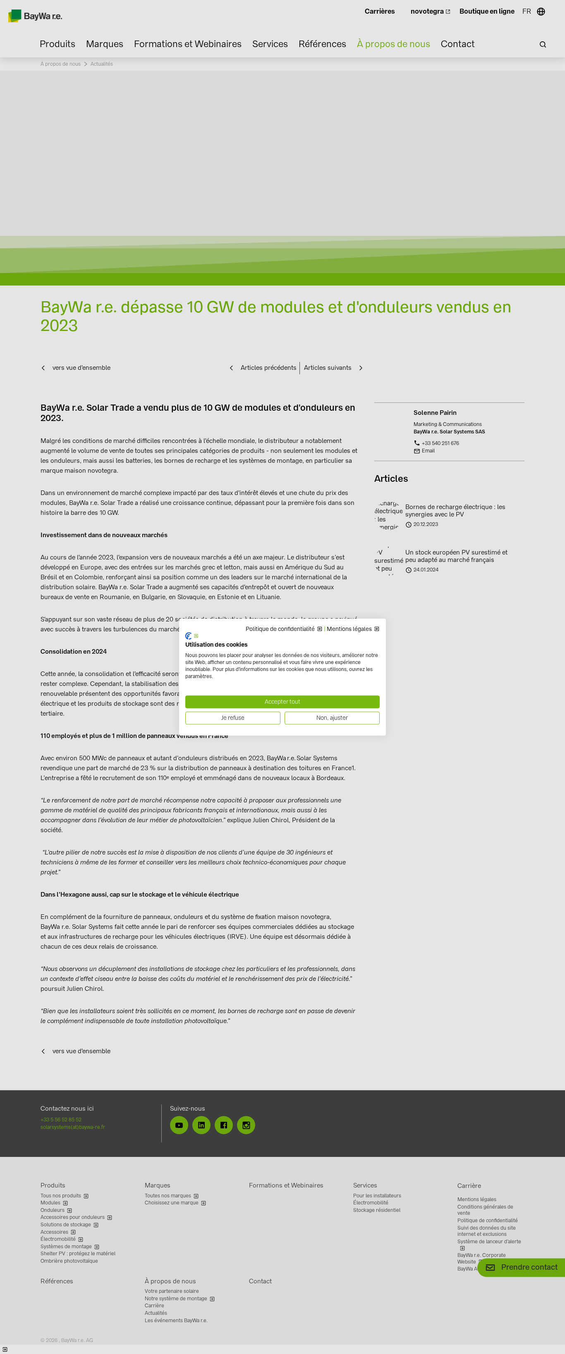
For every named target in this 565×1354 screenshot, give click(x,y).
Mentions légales (349, 629)
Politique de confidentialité (280, 629)
